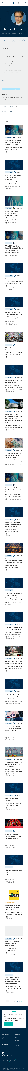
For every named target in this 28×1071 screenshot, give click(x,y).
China (18, 88)
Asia (3, 80)
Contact (17, 1040)
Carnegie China (19, 172)
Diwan (4, 1038)
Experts (5, 1044)
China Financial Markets (21, 137)
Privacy (16, 1043)
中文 (5, 40)
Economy (5, 88)
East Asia (11, 88)
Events (17, 1037)
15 (14, 1001)
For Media (17, 1045)
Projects (17, 1034)
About (4, 1041)
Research (5, 1034)
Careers (17, 1042)
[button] (19, 1001)
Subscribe (8, 1024)
